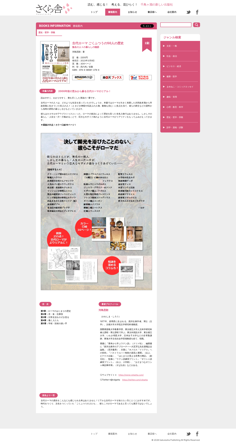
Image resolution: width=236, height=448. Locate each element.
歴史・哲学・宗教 (175, 117)
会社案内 (171, 12)
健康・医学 (172, 76)
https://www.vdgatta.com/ (131, 375)
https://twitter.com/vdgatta (135, 379)
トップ (94, 12)
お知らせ (132, 12)
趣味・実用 (172, 97)
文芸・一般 (172, 46)
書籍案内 (112, 12)
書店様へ (152, 12)
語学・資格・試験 (175, 127)
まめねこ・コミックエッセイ (180, 86)
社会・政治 (172, 56)
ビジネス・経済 (174, 66)
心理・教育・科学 (175, 107)
